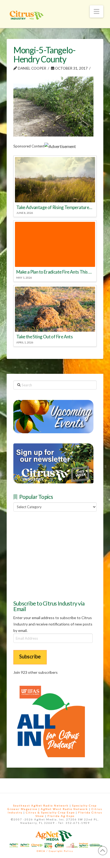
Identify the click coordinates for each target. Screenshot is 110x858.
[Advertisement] (53, 555)
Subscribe (30, 656)
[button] (96, 11)
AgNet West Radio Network (64, 809)
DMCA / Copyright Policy (55, 851)
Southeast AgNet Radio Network (41, 805)
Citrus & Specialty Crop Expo (50, 812)
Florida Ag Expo (61, 815)
